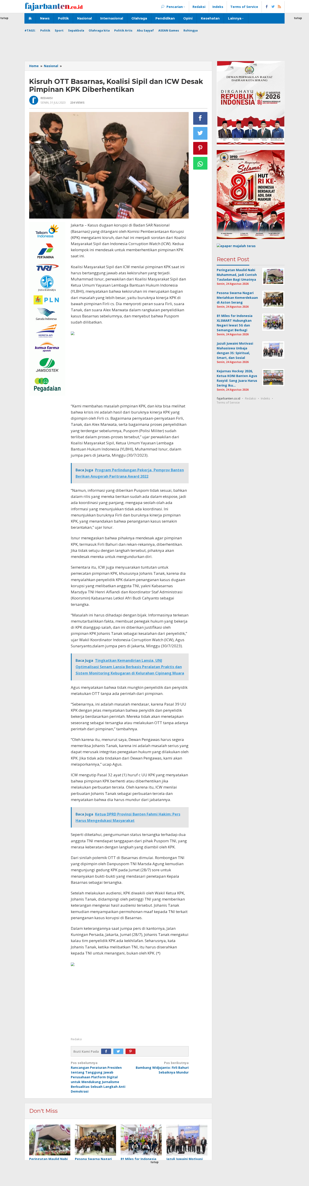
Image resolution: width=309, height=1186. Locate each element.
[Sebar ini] (200, 118)
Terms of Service (228, 402)
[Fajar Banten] (53, 6)
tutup (298, 18)
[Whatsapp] (200, 163)
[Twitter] (119, 1051)
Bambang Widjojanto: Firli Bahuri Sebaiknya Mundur (162, 1067)
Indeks (265, 398)
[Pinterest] (132, 1051)
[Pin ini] (200, 148)
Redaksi (250, 398)
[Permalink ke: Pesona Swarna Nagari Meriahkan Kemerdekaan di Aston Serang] (95, 1140)
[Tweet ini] (200, 133)
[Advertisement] (154, 45)
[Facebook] (107, 1051)
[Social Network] (273, 6)
